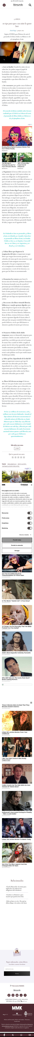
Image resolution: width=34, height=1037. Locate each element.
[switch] (29, 518)
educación (22, 464)
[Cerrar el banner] (31, 485)
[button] (4, 5)
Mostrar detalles (24, 534)
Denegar (17, 550)
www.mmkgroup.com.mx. (8, 1026)
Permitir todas (17, 540)
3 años (17, 19)
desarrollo (12, 464)
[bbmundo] (18, 5)
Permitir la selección (17, 545)
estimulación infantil (10, 466)
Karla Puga (13, 30)
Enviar (17, 973)
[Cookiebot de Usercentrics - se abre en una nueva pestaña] (21, 485)
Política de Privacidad (9, 1019)
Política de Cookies (19, 1019)
